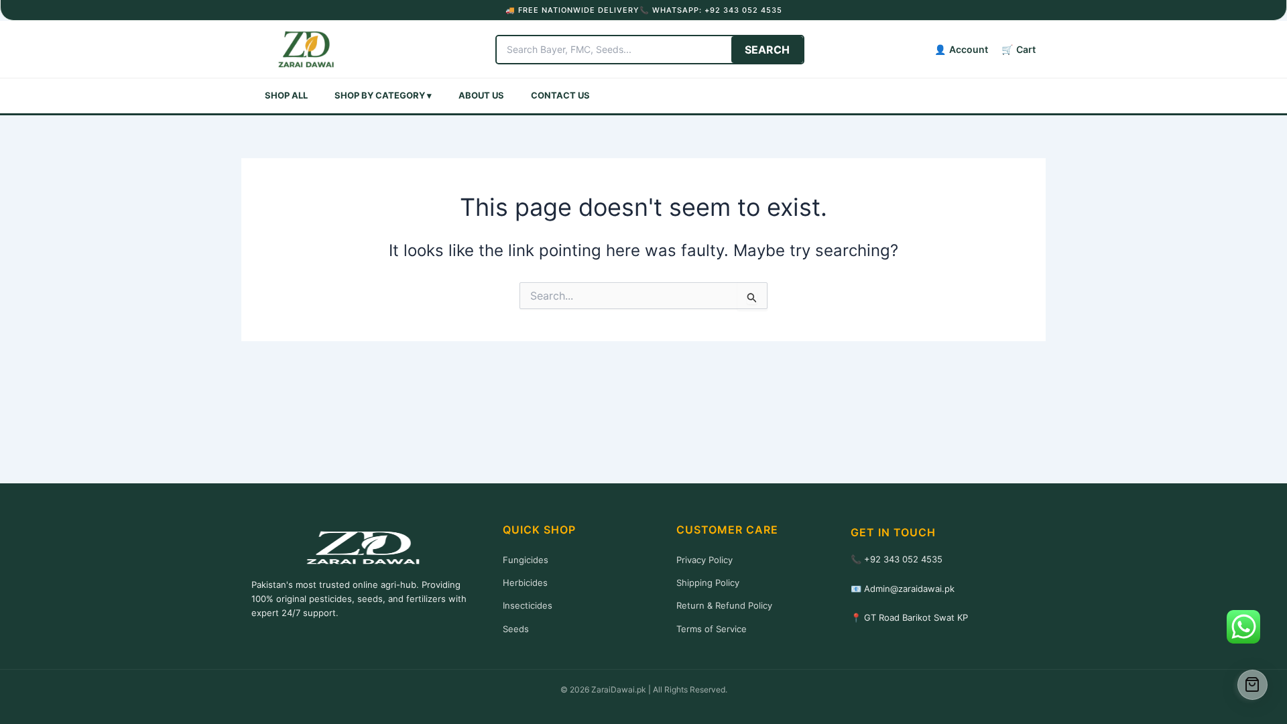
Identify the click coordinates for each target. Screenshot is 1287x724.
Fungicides (525, 559)
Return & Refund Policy (724, 605)
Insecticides (527, 605)
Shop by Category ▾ (383, 95)
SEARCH (767, 49)
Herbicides (525, 582)
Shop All (286, 95)
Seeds (516, 628)
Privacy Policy (704, 559)
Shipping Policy (707, 582)
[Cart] (1252, 685)
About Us (481, 95)
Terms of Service (711, 628)
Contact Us (560, 95)
